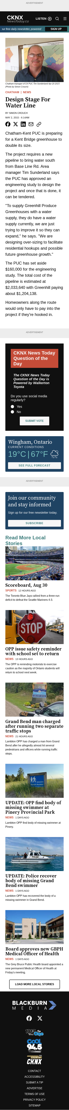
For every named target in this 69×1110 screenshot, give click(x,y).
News (27, 92)
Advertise (34, 1088)
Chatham (12, 92)
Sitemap (35, 1105)
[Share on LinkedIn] (23, 124)
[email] (30, 124)
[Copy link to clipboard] (39, 124)
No (19, 412)
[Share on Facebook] (7, 124)
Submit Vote (34, 420)
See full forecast (34, 465)
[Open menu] (65, 18)
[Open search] (57, 18)
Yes (19, 406)
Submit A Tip (34, 1082)
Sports (11, 590)
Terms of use (34, 1094)
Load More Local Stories (34, 984)
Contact (34, 1071)
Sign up (56, 29)
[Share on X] (15, 124)
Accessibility (34, 1076)
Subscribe (34, 523)
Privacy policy (34, 1099)
